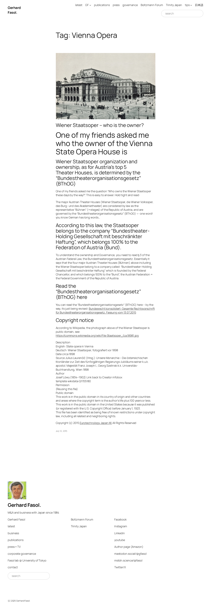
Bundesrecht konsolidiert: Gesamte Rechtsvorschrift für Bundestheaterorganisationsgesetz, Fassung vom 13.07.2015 (105, 310)
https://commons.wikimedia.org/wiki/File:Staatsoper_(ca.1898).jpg (97, 335)
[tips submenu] (191, 5)
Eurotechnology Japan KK (96, 423)
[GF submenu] (90, 5)
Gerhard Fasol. (14, 10)
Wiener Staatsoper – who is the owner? (100, 125)
